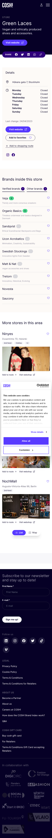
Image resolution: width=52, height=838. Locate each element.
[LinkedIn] (28, 54)
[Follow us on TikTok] (41, 640)
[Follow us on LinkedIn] (6, 640)
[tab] (13, 189)
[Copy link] (41, 54)
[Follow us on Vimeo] (6, 649)
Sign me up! (12, 619)
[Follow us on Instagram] (15, 640)
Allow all (26, 441)
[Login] (41, 5)
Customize (24, 450)
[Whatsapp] (34, 54)
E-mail (6, 600)
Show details (37, 432)
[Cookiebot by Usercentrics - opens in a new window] (37, 386)
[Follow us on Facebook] (24, 640)
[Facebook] (16, 54)
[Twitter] (22, 54)
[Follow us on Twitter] (32, 640)
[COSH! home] (7, 5)
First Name (8, 586)
